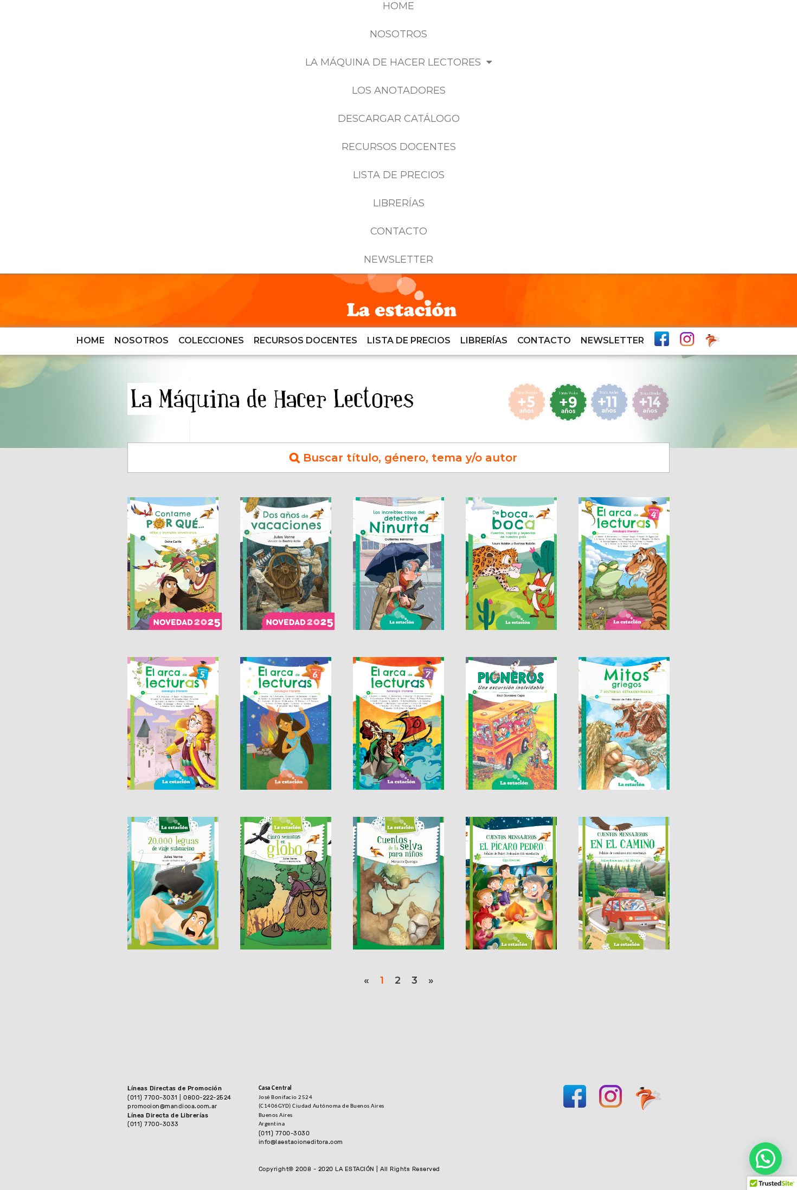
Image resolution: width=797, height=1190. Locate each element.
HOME (90, 340)
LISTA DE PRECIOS (399, 175)
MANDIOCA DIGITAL (712, 340)
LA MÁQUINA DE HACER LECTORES (393, 62)
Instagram (687, 338)
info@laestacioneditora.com (301, 1142)
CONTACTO (398, 231)
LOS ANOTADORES (399, 90)
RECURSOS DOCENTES (399, 147)
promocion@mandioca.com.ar (172, 1106)
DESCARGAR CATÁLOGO (399, 119)
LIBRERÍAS (399, 203)
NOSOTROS (398, 34)
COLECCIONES (211, 340)
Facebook (661, 338)
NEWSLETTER (398, 259)
